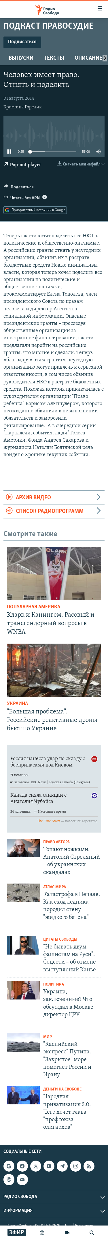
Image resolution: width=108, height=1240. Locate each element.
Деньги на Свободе (62, 1089)
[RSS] (89, 1166)
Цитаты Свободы (60, 939)
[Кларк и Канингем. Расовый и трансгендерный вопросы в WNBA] (54, 573)
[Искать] (92, 1233)
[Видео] (67, 1233)
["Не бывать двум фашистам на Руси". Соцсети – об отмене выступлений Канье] (23, 945)
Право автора (56, 842)
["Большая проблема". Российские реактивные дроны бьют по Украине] (54, 670)
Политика (53, 984)
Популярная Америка (33, 607)
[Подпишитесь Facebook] (22, 1166)
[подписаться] (22, 1179)
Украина (17, 704)
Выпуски (21, 58)
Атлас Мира (54, 887)
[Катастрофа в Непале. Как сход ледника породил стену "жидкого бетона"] (23, 893)
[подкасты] (42, 1233)
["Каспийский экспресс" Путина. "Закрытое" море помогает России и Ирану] (23, 1042)
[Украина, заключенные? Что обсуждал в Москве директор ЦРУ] (23, 990)
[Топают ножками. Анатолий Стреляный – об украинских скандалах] (23, 848)
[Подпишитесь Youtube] (48, 1166)
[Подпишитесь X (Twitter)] (35, 1166)
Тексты (54, 58)
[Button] (19, 188)
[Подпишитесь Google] (8, 1166)
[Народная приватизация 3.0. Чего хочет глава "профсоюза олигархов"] (23, 1095)
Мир (47, 1037)
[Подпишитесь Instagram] (75, 1166)
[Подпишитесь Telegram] (62, 1166)
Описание (88, 58)
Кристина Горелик (22, 107)
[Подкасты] (8, 1179)
